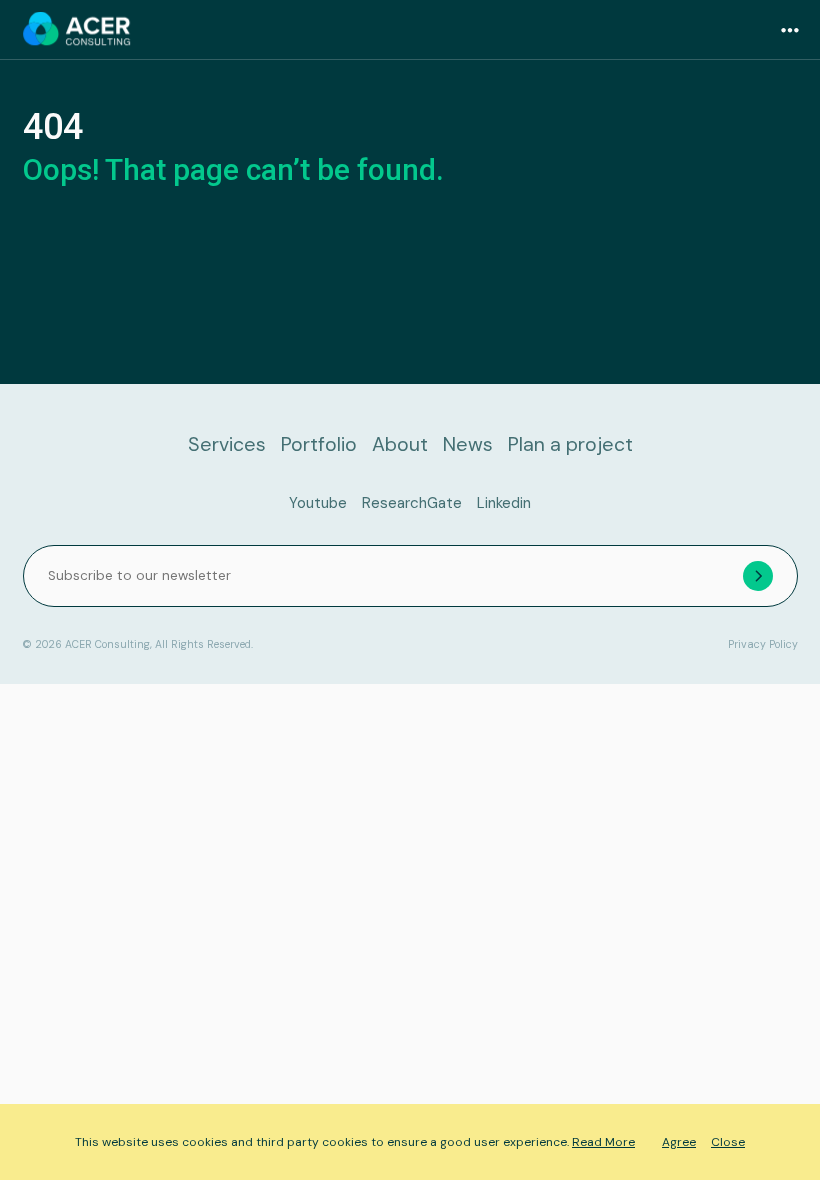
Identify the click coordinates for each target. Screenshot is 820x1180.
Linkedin (504, 503)
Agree (679, 1142)
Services (227, 444)
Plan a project (570, 444)
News (468, 444)
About (400, 444)
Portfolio (319, 444)
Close (728, 1142)
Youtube (318, 503)
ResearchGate (412, 503)
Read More (603, 1142)
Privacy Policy (763, 644)
